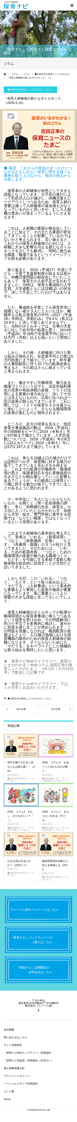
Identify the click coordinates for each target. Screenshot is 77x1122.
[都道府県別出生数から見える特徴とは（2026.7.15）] (55, 844)
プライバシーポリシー (17, 1075)
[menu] (72, 5)
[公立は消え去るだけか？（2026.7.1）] (21, 844)
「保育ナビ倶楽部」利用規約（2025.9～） (29, 1060)
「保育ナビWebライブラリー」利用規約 (27, 1052)
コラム (47, 89)
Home (7, 1099)
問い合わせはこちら (15, 1037)
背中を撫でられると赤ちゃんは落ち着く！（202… (21, 766)
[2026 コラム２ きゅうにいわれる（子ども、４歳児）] (55, 795)
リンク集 (9, 1091)
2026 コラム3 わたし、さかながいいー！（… (20, 816)
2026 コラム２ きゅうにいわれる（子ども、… (55, 816)
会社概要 (9, 1029)
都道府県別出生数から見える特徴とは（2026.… (55, 865)
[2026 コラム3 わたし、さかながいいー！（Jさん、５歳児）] (21, 795)
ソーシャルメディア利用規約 (21, 1083)
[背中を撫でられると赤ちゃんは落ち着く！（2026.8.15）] (21, 746)
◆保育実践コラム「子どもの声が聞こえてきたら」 (55, 779)
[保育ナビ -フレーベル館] (16, 5)
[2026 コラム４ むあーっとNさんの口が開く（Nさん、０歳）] (55, 746)
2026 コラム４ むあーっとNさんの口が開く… (55, 766)
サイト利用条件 (13, 1045)
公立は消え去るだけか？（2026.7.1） (19, 863)
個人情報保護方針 (14, 1068)
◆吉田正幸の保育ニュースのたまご (25, 89)
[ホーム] (5, 74)
